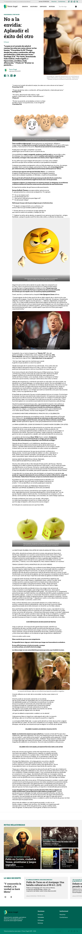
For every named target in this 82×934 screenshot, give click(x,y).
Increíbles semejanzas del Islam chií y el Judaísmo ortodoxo (59, 842)
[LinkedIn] (11, 75)
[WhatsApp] (14, 75)
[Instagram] (72, 2)
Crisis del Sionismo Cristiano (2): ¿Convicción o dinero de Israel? (49, 860)
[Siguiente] (11, 897)
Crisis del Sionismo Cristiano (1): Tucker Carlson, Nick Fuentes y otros (68, 859)
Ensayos (25, 6)
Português (58, 931)
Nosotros (54, 1)
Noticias (52, 6)
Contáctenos (61, 1)
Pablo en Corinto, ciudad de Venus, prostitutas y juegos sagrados (20, 862)
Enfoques (43, 6)
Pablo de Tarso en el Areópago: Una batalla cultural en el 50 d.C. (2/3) (45, 883)
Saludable (33, 6)
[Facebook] (69, 2)
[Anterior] (5, 897)
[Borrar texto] (76, 6)
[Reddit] (74, 2)
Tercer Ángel (13, 69)
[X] (77, 2)
